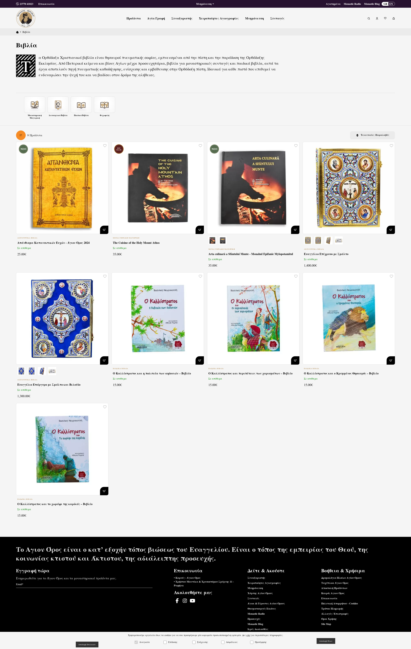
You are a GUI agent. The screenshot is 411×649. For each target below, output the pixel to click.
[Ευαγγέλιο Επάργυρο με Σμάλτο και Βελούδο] (62, 318)
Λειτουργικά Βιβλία (27, 238)
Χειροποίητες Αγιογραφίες (264, 583)
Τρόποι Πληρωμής (332, 608)
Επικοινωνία (46, 4)
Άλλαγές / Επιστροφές (335, 613)
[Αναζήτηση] (368, 18)
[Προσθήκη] (104, 230)
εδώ (248, 635)
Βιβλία (26, 32)
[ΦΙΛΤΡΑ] (21, 135)
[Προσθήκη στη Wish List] (104, 145)
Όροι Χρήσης (329, 619)
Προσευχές (254, 619)
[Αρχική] (17, 32)
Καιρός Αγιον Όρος (333, 593)
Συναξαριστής (256, 578)
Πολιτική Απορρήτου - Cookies (339, 603)
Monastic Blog (372, 4)
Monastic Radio (352, 4)
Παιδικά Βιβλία (120, 369)
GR (385, 4)
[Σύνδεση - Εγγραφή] (377, 18)
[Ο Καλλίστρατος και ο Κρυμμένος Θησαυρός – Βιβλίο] (349, 318)
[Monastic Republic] (26, 18)
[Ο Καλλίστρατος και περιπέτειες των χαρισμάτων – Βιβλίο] (253, 318)
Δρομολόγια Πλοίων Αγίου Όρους (341, 578)
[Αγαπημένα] (385, 18)
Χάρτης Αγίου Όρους (260, 593)
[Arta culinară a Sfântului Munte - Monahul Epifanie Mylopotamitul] (253, 241)
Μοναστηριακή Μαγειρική (126, 238)
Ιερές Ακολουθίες (258, 629)
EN (391, 4)
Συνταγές (253, 598)
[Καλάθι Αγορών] (393, 18)
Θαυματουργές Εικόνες (262, 608)
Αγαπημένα (333, 4)
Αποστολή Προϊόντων (334, 588)
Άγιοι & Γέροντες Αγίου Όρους (266, 603)
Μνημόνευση (255, 588)
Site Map (326, 624)
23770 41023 (26, 4)
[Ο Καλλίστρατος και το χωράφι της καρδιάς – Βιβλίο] (62, 449)
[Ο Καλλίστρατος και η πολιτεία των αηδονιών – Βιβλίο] (158, 318)
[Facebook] (177, 600)
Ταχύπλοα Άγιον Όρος (335, 583)
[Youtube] (192, 600)
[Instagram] (185, 600)
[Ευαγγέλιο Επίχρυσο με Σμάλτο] (349, 188)
